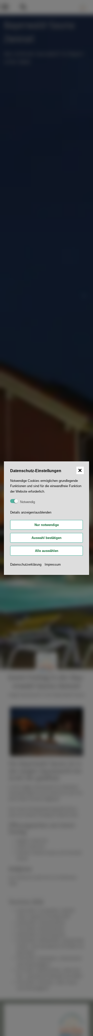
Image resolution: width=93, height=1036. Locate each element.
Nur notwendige (46, 525)
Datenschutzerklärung (25, 564)
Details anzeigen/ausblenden (30, 512)
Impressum (53, 564)
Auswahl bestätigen (46, 538)
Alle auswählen (46, 551)
